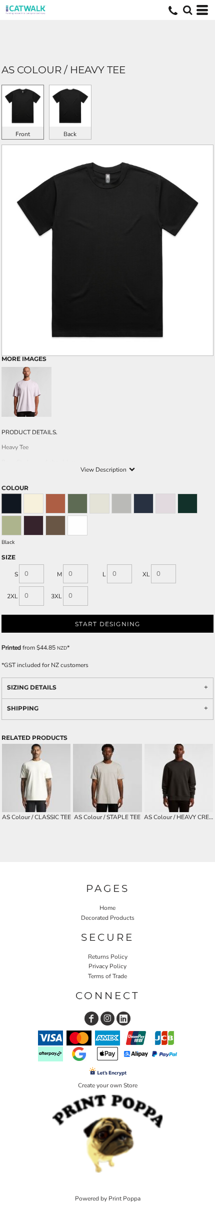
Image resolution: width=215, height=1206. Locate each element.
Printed (11, 648)
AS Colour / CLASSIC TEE (36, 817)
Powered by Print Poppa (107, 1199)
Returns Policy (108, 957)
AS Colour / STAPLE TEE (107, 817)
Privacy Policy (107, 966)
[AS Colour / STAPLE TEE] (107, 778)
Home (108, 908)
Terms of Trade (107, 976)
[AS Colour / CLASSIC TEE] (36, 778)
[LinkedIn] (123, 1019)
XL (146, 574)
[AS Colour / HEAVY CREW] (179, 778)
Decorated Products (107, 918)
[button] (187, 10)
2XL (12, 596)
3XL (56, 596)
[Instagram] (107, 1019)
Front (23, 134)
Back (70, 134)
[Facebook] (91, 1019)
